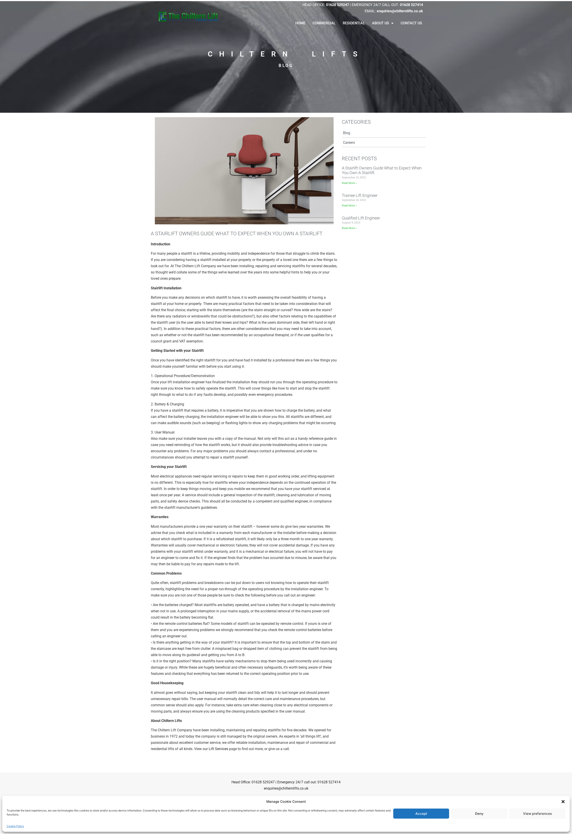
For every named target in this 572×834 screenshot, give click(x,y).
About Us (380, 23)
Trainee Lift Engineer (360, 195)
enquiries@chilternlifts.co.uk (286, 788)
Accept (421, 813)
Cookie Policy (15, 826)
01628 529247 (263, 782)
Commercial (324, 23)
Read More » (349, 183)
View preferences (537, 813)
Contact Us (411, 23)
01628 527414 (329, 782)
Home (300, 23)
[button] (563, 801)
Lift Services (218, 749)
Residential (354, 23)
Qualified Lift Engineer (361, 218)
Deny (479, 813)
